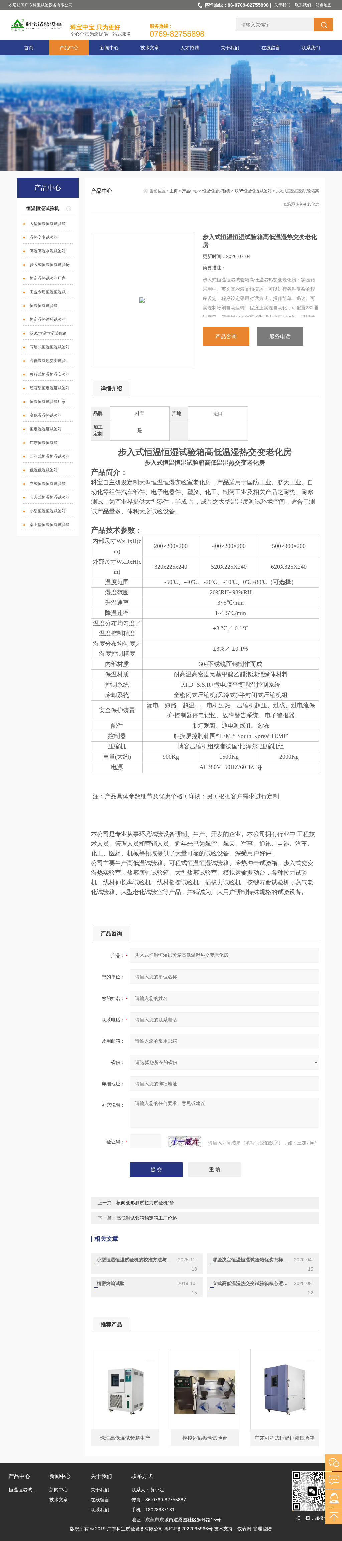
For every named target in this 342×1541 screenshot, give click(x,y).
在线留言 (270, 47)
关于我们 (282, 5)
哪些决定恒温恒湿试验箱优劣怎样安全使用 (251, 1259)
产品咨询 (226, 336)
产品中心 (69, 47)
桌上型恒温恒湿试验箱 (50, 524)
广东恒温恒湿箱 (44, 442)
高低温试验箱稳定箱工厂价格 (146, 1218)
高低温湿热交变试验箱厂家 (51, 360)
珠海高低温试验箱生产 (125, 1438)
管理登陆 (262, 1528)
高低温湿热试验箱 (46, 415)
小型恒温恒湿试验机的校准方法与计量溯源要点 (134, 1259)
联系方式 (142, 1476)
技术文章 (149, 47)
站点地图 (324, 5)
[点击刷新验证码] (184, 1141)
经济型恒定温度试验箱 (50, 388)
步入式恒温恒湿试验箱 (50, 497)
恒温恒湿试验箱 (44, 305)
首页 (28, 47)
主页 (174, 191)
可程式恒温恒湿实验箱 (50, 374)
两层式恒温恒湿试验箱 (50, 347)
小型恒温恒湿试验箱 (48, 511)
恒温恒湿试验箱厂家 (48, 401)
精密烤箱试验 (111, 1283)
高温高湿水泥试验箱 (48, 251)
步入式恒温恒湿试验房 (50, 264)
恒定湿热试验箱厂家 (48, 278)
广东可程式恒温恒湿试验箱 (284, 1438)
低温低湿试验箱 (44, 470)
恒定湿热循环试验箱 (48, 319)
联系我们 (303, 5)
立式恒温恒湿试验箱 (48, 483)
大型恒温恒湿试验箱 (48, 223)
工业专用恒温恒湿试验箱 (51, 292)
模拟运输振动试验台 (204, 1438)
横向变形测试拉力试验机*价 (145, 1202)
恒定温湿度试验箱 (46, 429)
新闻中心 (109, 47)
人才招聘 (189, 47)
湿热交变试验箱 (44, 237)
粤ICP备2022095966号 (188, 1528)
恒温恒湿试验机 (42, 208)
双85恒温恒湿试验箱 (48, 333)
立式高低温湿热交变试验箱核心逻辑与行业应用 (251, 1283)
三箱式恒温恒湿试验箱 (50, 456)
